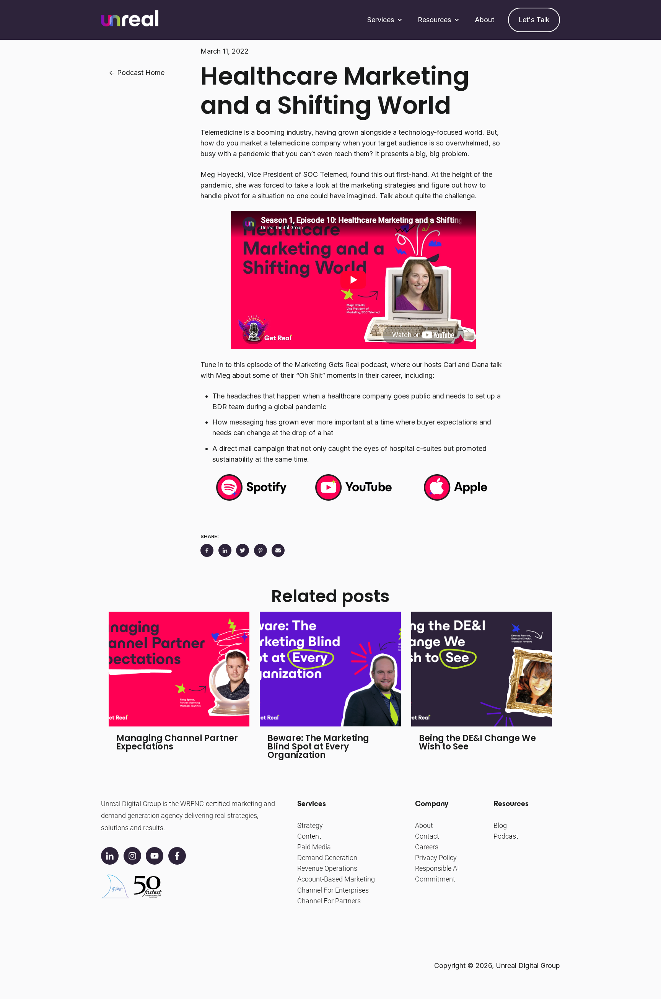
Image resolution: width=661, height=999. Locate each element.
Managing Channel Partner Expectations (177, 742)
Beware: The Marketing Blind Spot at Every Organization (318, 746)
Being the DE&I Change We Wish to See (477, 742)
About (484, 20)
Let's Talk (534, 20)
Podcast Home (140, 73)
